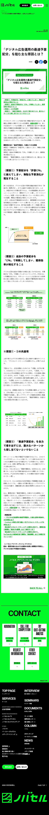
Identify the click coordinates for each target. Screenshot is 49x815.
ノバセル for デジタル (8, 719)
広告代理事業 (6, 709)
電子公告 (5, 756)
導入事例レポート (29, 722)
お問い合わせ (37, 5)
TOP (2, 10)
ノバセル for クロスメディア (11, 721)
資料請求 (25, 5)
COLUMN (3, 12)
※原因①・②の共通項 (11, 109)
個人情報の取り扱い (8, 751)
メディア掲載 (28, 751)
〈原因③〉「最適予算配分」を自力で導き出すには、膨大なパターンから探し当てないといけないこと (24, 112)
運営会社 (5, 749)
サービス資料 (28, 716)
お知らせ (27, 754)
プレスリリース (29, 748)
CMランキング (28, 734)
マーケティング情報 (30, 736)
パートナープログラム (9, 731)
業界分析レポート (29, 719)
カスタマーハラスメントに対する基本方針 (15, 753)
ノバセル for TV (7, 716)
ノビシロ (5, 728)
